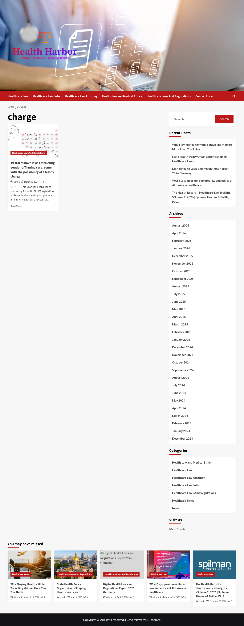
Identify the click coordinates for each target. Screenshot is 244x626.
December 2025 (182, 256)
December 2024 (182, 347)
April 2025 (179, 316)
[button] (234, 96)
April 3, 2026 (76, 597)
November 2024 (182, 354)
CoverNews (134, 619)
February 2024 (181, 423)
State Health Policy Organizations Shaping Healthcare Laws (199, 159)
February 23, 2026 (171, 597)
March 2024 (180, 415)
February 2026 (181, 240)
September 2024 (183, 370)
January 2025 (181, 339)
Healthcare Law (18, 96)
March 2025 (180, 324)
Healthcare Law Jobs (46, 96)
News (175, 508)
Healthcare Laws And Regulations (169, 96)
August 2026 (180, 225)
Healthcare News (183, 500)
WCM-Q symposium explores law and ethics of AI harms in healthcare (202, 183)
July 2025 (178, 294)
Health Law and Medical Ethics (122, 96)
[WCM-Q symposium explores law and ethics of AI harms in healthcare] (168, 564)
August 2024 (180, 377)
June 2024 (179, 393)
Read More (16, 205)
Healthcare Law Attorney (81, 96)
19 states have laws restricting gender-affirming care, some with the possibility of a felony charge (32, 170)
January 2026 (181, 248)
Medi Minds (177, 529)
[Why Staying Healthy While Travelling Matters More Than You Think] (29, 564)
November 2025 (182, 263)
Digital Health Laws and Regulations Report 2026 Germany (200, 171)
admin (17, 182)
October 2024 (181, 362)
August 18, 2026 (31, 597)
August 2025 (180, 286)
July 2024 (178, 385)
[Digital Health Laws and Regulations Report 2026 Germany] (122, 564)
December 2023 (182, 438)
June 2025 (179, 301)
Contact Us (202, 96)
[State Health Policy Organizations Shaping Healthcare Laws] (75, 564)
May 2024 (178, 400)
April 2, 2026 (122, 597)
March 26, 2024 (31, 182)
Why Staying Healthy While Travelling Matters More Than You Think (202, 147)
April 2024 (179, 408)
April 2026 (179, 233)
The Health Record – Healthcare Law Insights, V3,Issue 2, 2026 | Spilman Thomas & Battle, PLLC (201, 197)
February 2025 (181, 332)
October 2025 (181, 271)
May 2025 (178, 309)
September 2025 (183, 278)
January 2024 (181, 431)
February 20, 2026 (217, 601)
